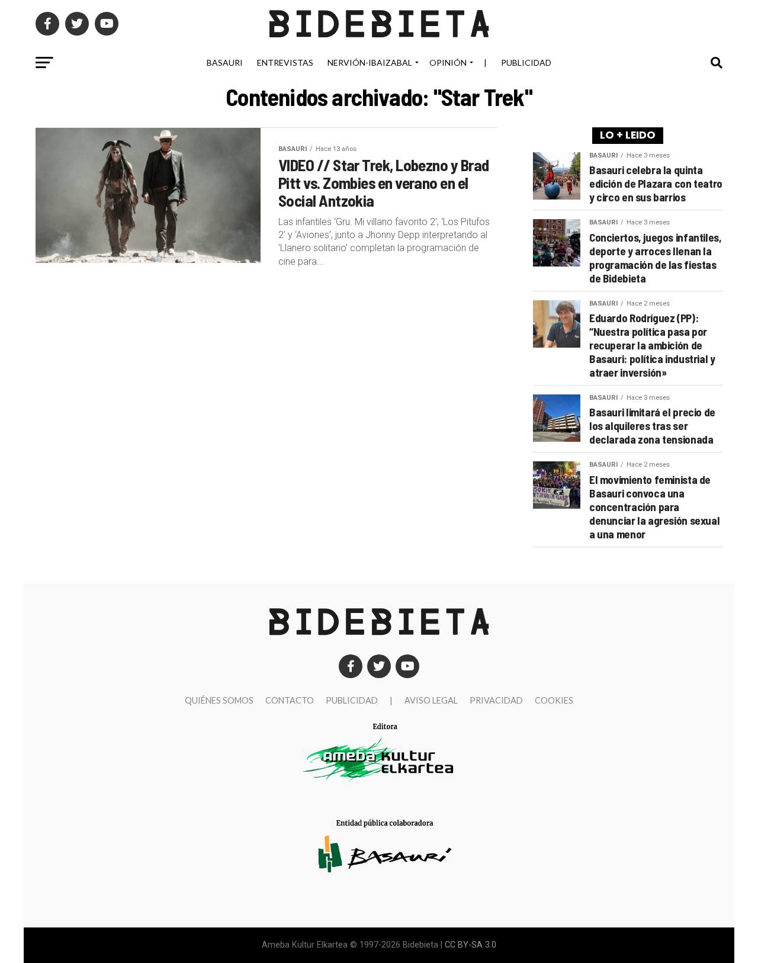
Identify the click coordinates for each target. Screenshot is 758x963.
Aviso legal (431, 700)
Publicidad (526, 62)
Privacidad (496, 700)
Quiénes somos (219, 700)
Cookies (554, 700)
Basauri (225, 62)
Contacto (289, 700)
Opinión (448, 62)
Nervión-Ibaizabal (369, 62)
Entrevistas (285, 62)
